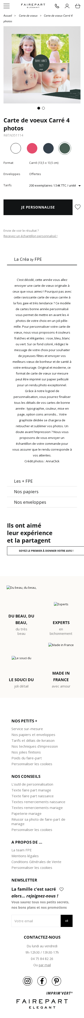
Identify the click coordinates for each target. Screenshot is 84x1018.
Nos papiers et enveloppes (33, 734)
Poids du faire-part (26, 758)
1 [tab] (39, 109)
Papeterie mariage (26, 813)
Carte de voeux (28, 16)
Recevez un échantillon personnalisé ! (30, 236)
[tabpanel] (42, 64)
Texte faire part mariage (31, 790)
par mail (45, 965)
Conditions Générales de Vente (36, 861)
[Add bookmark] (77, 207)
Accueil (8, 15)
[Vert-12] (65, 148)
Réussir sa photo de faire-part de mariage (38, 821)
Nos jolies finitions (26, 752)
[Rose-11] (32, 148)
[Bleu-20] (48, 148)
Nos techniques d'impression (34, 746)
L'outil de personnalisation (32, 784)
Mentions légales (25, 855)
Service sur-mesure (27, 728)
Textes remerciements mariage (37, 807)
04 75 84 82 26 (42, 958)
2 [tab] (44, 109)
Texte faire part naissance (32, 796)
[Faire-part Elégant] (33, 6)
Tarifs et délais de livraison (33, 740)
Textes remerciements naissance (38, 801)
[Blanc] (15, 148)
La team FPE (21, 850)
